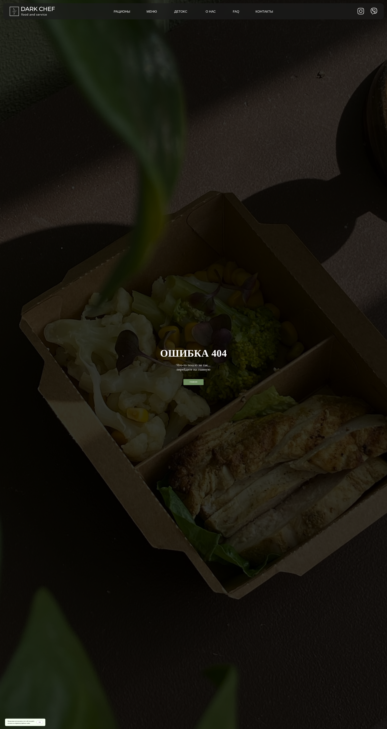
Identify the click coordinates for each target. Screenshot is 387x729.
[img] (374, 11)
